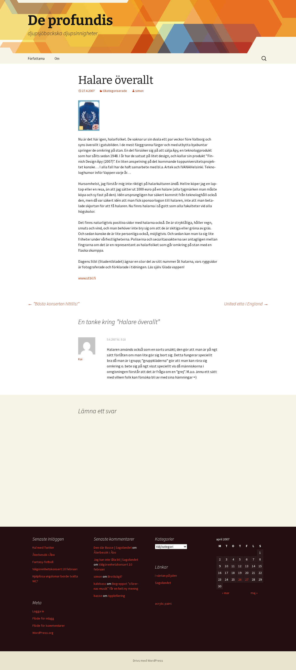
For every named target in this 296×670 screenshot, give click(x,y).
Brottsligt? (115, 576)
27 (246, 579)
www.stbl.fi (87, 278)
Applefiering (116, 596)
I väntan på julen (166, 575)
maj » (254, 593)
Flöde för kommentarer (48, 625)
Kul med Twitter (43, 547)
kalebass (100, 584)
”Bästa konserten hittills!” (53, 304)
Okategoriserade (115, 91)
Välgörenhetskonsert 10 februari (54, 569)
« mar (225, 593)
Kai (80, 359)
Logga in (38, 611)
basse (98, 596)
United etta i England (246, 304)
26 (239, 579)
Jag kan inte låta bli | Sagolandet (116, 559)
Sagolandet (163, 583)
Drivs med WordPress (148, 660)
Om (57, 58)
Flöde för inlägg (43, 618)
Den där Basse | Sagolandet (113, 547)
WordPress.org (42, 633)
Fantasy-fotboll (42, 562)
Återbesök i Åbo (43, 555)
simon (139, 91)
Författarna (36, 58)
